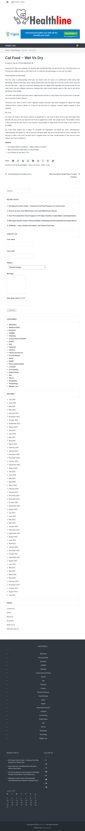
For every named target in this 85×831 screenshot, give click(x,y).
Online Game (13, 372)
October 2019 (13, 588)
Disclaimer (10, 621)
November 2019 (14, 585)
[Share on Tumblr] (43, 161)
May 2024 (12, 478)
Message (10, 274)
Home (7, 50)
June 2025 (12, 434)
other (43, 165)
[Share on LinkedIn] (23, 161)
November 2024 (14, 458)
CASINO (12, 333)
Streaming (13, 381)
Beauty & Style (14, 327)
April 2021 (12, 571)
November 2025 (14, 417)
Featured (12, 347)
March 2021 (13, 574)
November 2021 (14, 550)
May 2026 (12, 406)
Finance (12, 350)
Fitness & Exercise (16, 353)
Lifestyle (12, 367)
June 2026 (12, 403)
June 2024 (12, 475)
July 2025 (12, 430)
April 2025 (12, 441)
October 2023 (13, 502)
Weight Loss (13, 386)
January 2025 (13, 451)
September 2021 (14, 557)
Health (11, 361)
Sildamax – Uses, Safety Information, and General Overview (31, 226)
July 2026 (12, 399)
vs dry (48, 165)
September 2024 (14, 465)
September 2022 (14, 533)
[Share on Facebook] (13, 161)
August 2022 (13, 537)
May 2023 (12, 520)
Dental (11, 341)
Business (12, 330)
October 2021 (13, 554)
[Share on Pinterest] (33, 161)
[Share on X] (18, 161)
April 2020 (12, 578)
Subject (10, 263)
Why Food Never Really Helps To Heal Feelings (23, 150)
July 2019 (12, 595)
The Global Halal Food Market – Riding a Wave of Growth (27, 147)
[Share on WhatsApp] (28, 161)
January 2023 (13, 526)
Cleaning (12, 336)
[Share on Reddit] (38, 161)
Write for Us (11, 625)
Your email (11, 251)
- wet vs (30, 165)
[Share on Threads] (48, 161)
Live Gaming (13, 370)
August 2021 (13, 561)
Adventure (12, 325)
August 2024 (13, 468)
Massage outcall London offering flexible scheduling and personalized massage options (43, 221)
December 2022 (14, 530)
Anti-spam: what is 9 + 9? (16, 298)
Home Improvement (16, 364)
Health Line (10, 45)
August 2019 (13, 592)
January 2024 (13, 492)
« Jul (8, 811)
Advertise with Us (13, 629)
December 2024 (14, 454)
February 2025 (13, 448)
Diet (10, 344)
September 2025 (14, 423)
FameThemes (46, 828)
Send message (11, 310)
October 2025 (13, 420)
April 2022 (12, 544)
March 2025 (13, 444)
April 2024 (12, 482)
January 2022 (13, 547)
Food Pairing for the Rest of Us (18, 152)
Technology (13, 384)
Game (11, 358)
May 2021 (12, 568)
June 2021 (12, 564)
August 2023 (13, 509)
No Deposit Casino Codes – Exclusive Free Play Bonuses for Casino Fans (37, 206)
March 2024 (13, 485)
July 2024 (12, 472)
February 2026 (13, 413)
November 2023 (14, 499)
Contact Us (11, 609)
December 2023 (14, 496)
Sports (11, 378)
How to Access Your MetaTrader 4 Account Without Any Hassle (33, 211)
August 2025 (13, 427)
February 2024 (13, 489)
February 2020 (13, 581)
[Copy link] (53, 161)
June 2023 (12, 516)
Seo (10, 375)
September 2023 (14, 506)
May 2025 (12, 437)
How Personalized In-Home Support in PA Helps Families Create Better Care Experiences (42, 216)
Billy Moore (27, 63)
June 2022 (12, 540)
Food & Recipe (15, 50)
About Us (10, 617)
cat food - (37, 165)
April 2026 (12, 410)
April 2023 (12, 523)
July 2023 (12, 513)
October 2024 (13, 461)
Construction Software (17, 339)
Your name (11, 239)
